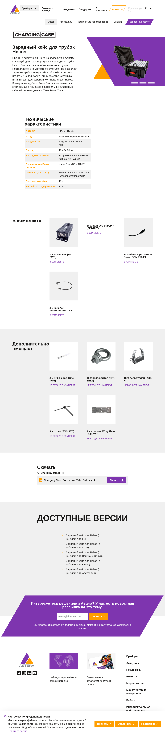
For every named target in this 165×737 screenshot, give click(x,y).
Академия (132, 663)
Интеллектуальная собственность (138, 709)
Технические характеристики (93, 22)
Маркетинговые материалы (136, 691)
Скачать (118, 22)
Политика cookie (17, 731)
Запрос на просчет (140, 22)
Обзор (51, 22)
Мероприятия (135, 683)
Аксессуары (66, 22)
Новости (131, 676)
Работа (130, 700)
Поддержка (133, 669)
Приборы (132, 656)
